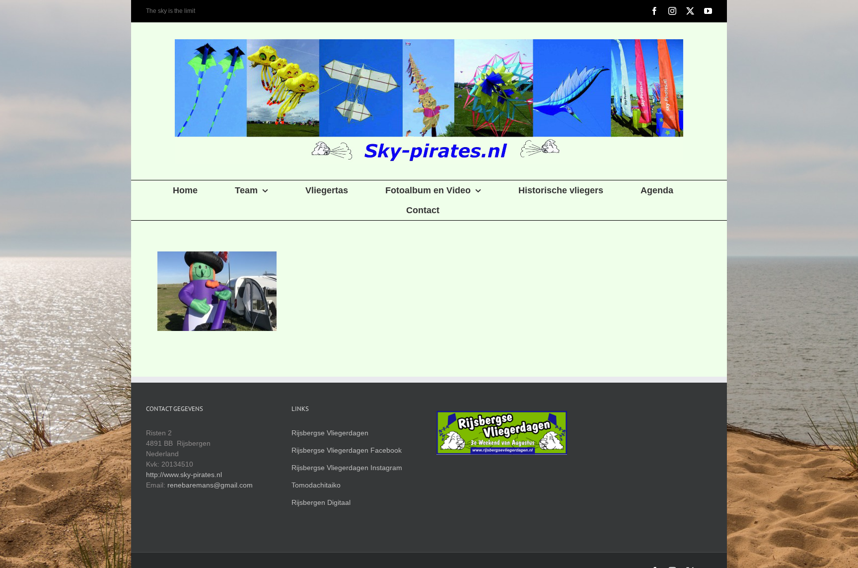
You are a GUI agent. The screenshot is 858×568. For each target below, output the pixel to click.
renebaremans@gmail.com (210, 485)
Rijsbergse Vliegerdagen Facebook (346, 450)
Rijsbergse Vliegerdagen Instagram (346, 468)
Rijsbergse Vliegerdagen (329, 433)
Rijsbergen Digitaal (321, 502)
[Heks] (216, 291)
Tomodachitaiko (316, 485)
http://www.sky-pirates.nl (184, 475)
